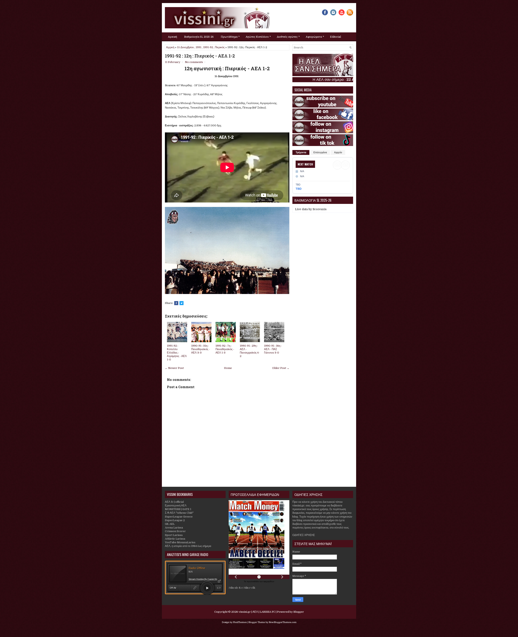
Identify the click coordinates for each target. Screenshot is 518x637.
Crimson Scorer (175, 531)
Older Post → (280, 368)
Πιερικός (220, 47)
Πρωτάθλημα (230, 36)
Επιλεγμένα (320, 152)
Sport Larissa (174, 535)
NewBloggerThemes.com (282, 622)
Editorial (335, 36)
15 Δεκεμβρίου (185, 47)
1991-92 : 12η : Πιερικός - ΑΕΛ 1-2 (200, 55)
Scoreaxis (320, 209)
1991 (198, 47)
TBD (298, 188)
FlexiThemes (239, 622)
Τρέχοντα (301, 152)
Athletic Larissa (175, 538)
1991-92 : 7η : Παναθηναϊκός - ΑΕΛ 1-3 (224, 349)
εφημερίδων (268, 581)
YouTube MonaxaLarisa (180, 542)
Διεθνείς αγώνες (288, 36)
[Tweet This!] (181, 303)
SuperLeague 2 (175, 520)
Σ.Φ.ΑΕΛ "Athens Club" (179, 512)
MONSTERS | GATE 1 (178, 509)
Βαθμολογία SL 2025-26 (199, 36)
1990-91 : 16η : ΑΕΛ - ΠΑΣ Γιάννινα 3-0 (272, 349)
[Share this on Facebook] (176, 303)
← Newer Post (174, 368)
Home (228, 368)
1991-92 (208, 47)
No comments (194, 62)
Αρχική (172, 36)
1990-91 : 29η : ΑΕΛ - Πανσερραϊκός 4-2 (250, 351)
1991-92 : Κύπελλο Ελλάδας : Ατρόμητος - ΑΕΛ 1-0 (177, 352)
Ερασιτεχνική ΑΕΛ (176, 505)
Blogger (298, 611)
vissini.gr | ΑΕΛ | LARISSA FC (257, 611)
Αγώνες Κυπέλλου (258, 36)
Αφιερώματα (315, 36)
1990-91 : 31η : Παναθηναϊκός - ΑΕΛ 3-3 (200, 349)
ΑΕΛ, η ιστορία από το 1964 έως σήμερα (188, 546)
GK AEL (170, 523)
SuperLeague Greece (179, 516)
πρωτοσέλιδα (253, 581)
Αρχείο (338, 152)
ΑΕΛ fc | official (174, 501)
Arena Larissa (174, 527)
